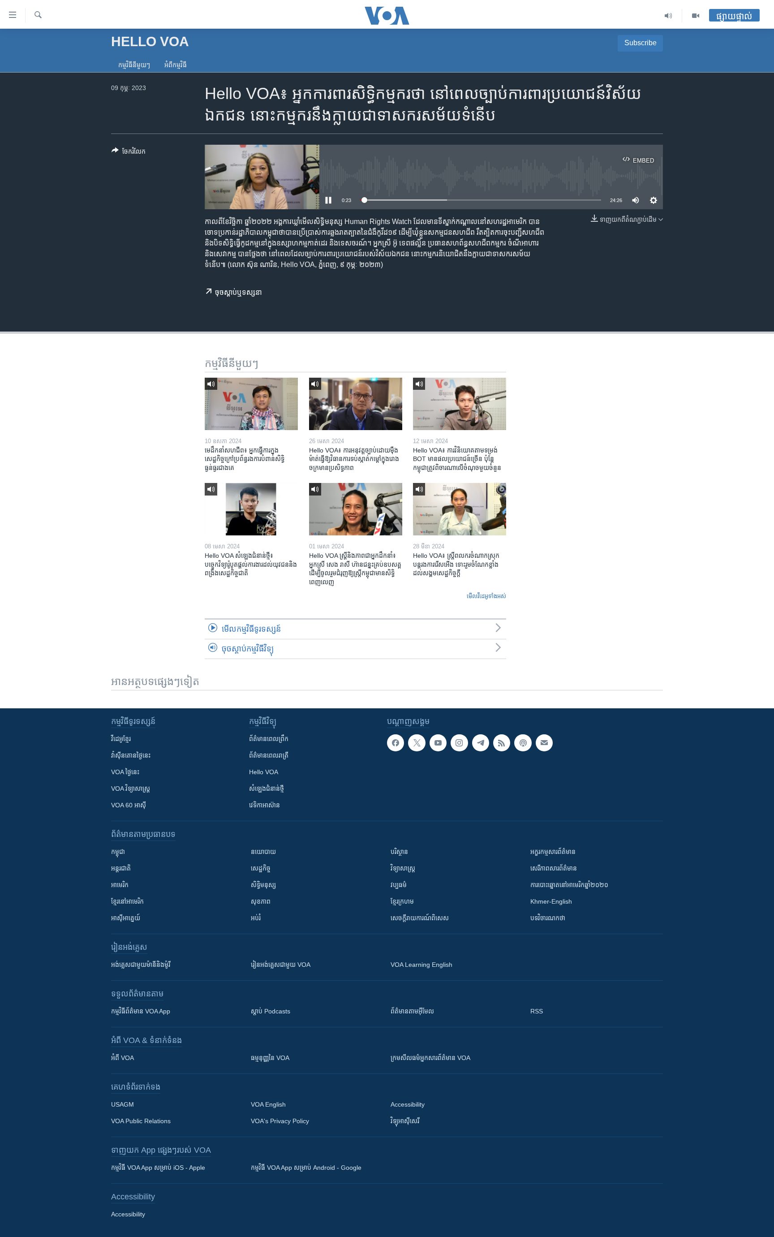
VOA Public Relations (141, 1121)
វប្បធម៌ (399, 884)
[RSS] (501, 742)
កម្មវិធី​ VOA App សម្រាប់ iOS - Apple (158, 1167)
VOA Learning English (421, 964)
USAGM (122, 1104)
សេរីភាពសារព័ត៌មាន (553, 868)
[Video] (695, 15)
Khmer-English (551, 901)
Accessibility (408, 1104)
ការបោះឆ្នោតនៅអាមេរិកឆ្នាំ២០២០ (569, 884)
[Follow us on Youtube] (438, 742)
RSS (536, 1011)
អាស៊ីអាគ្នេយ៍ (125, 918)
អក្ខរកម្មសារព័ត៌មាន (553, 851)
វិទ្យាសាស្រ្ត (403, 868)
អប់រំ (256, 918)
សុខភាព (261, 901)
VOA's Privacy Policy (280, 1121)
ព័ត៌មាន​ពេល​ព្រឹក (268, 738)
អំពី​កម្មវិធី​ (175, 65)
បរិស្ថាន (399, 851)
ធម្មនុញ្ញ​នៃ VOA (270, 1057)
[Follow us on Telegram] (480, 742)
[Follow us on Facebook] (395, 742)
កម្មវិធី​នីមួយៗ (134, 65)
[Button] (129, 153)
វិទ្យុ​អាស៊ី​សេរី (405, 1121)
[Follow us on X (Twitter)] (416, 742)
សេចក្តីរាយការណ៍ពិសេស (420, 918)
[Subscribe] (544, 742)
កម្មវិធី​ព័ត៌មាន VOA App (140, 1011)
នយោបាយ (263, 851)
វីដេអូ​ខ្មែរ (121, 738)
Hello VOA (263, 772)
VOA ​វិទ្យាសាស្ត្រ (130, 788)
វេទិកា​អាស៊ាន (264, 805)
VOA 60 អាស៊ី (128, 805)
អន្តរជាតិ (121, 868)
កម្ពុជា (118, 851)
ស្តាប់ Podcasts (270, 1011)
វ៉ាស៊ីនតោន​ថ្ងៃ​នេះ (130, 755)
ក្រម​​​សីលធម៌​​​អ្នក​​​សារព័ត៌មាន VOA (430, 1057)
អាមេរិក (120, 884)
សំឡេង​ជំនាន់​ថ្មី (266, 788)
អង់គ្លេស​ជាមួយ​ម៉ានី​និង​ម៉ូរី (140, 964)
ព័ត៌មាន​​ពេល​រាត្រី (268, 755)
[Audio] (668, 15)
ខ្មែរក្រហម (402, 901)
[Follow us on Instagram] (459, 742)
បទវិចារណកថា (547, 918)
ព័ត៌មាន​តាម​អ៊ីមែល (412, 1011)
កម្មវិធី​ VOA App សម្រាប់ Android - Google (306, 1167)
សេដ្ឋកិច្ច (261, 868)
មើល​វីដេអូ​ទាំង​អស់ (486, 596)
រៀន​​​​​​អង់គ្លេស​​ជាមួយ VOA (280, 964)
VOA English (268, 1104)
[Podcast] (522, 742)
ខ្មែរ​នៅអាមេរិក (127, 901)
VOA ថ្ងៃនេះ (125, 772)
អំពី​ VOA (122, 1057)
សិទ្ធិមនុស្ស (263, 884)
